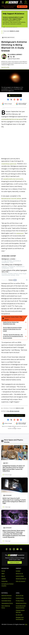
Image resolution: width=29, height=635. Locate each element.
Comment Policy (6, 600)
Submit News (20, 576)
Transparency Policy (7, 603)
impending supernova (8, 164)
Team (3, 573)
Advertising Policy (21, 603)
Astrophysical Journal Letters (11, 198)
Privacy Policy (20, 600)
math (6, 463)
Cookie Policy (20, 598)
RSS (26, 624)
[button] (26, 2)
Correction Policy (6, 598)
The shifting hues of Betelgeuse (12, 264)
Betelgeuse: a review (8, 259)
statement (20, 233)
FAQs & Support (20, 581)
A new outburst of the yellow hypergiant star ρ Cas (14, 271)
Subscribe (4, 581)
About (3, 576)
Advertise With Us (21, 578)
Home (3, 571)
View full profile (5, 67)
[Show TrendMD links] (26, 279)
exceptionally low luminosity (13, 179)
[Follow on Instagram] (14, 549)
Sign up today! (14, 562)
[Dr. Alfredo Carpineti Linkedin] (9, 56)
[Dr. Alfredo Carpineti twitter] (11, 56)
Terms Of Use (19, 595)
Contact (18, 571)
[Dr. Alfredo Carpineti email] (14, 56)
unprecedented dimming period (12, 119)
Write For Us (19, 573)
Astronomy (8, 495)
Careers (3, 578)
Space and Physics (9, 37)
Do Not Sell (19, 614)
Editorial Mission (6, 595)
